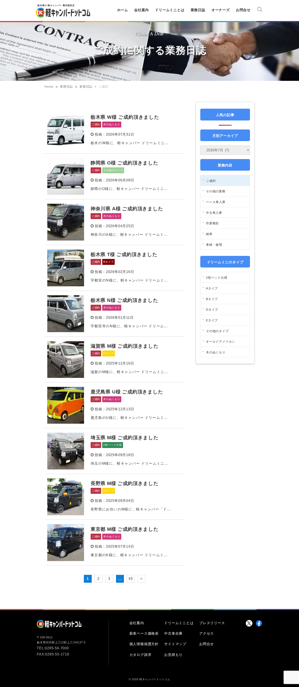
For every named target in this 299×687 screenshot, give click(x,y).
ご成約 (211, 180)
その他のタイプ (217, 331)
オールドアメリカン (220, 341)
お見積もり (173, 655)
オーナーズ (220, 10)
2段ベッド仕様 (216, 277)
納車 (209, 234)
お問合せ (243, 10)
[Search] (260, 10)
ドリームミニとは (169, 10)
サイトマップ (175, 644)
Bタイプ (212, 299)
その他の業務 (215, 191)
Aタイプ (212, 288)
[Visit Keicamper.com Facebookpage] (259, 623)
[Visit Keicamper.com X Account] (249, 623)
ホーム (122, 10)
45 (130, 579)
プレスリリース (212, 623)
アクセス (206, 633)
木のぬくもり (215, 352)
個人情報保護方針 (144, 644)
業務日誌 (198, 10)
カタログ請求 (140, 655)
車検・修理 (214, 244)
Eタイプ (212, 320)
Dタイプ (212, 309)
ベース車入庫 (215, 202)
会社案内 (141, 10)
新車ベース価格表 (144, 633)
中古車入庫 (214, 212)
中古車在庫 (173, 633)
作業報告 (212, 223)
